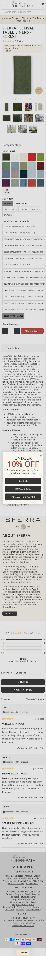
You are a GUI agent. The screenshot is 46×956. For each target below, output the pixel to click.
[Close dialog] (40, 455)
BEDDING (23, 481)
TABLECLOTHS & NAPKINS (23, 496)
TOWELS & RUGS (23, 488)
